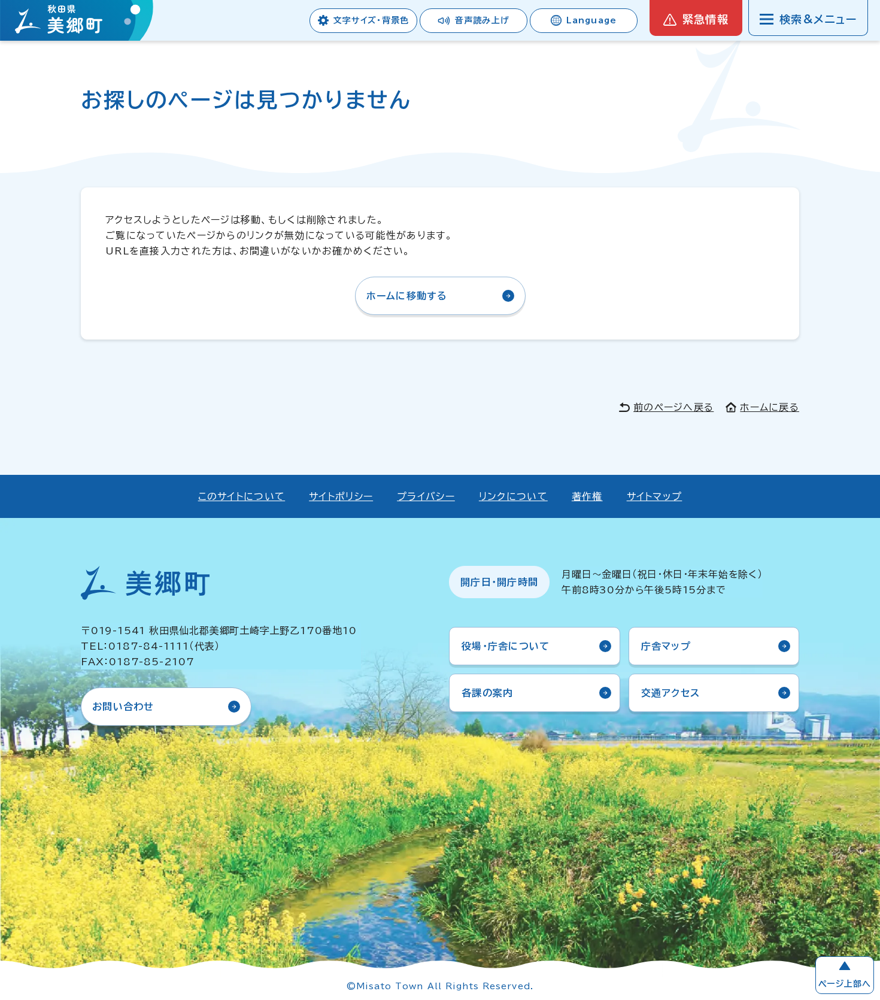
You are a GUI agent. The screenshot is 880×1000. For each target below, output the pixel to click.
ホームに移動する (407, 296)
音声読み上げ (482, 20)
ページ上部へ (844, 984)
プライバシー (426, 496)
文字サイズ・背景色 (371, 20)
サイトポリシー (341, 496)
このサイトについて (242, 496)
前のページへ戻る (673, 407)
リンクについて (513, 496)
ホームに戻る (769, 407)
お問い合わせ (123, 706)
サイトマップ (654, 496)
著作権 (587, 496)
